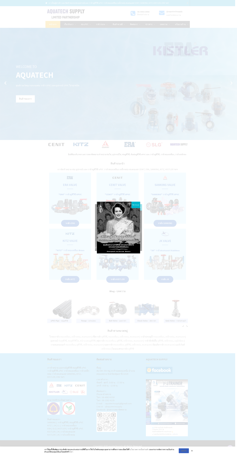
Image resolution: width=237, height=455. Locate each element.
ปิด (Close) (135, 205)
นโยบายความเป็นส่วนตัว (139, 449)
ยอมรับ (183, 451)
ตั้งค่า (71, 452)
